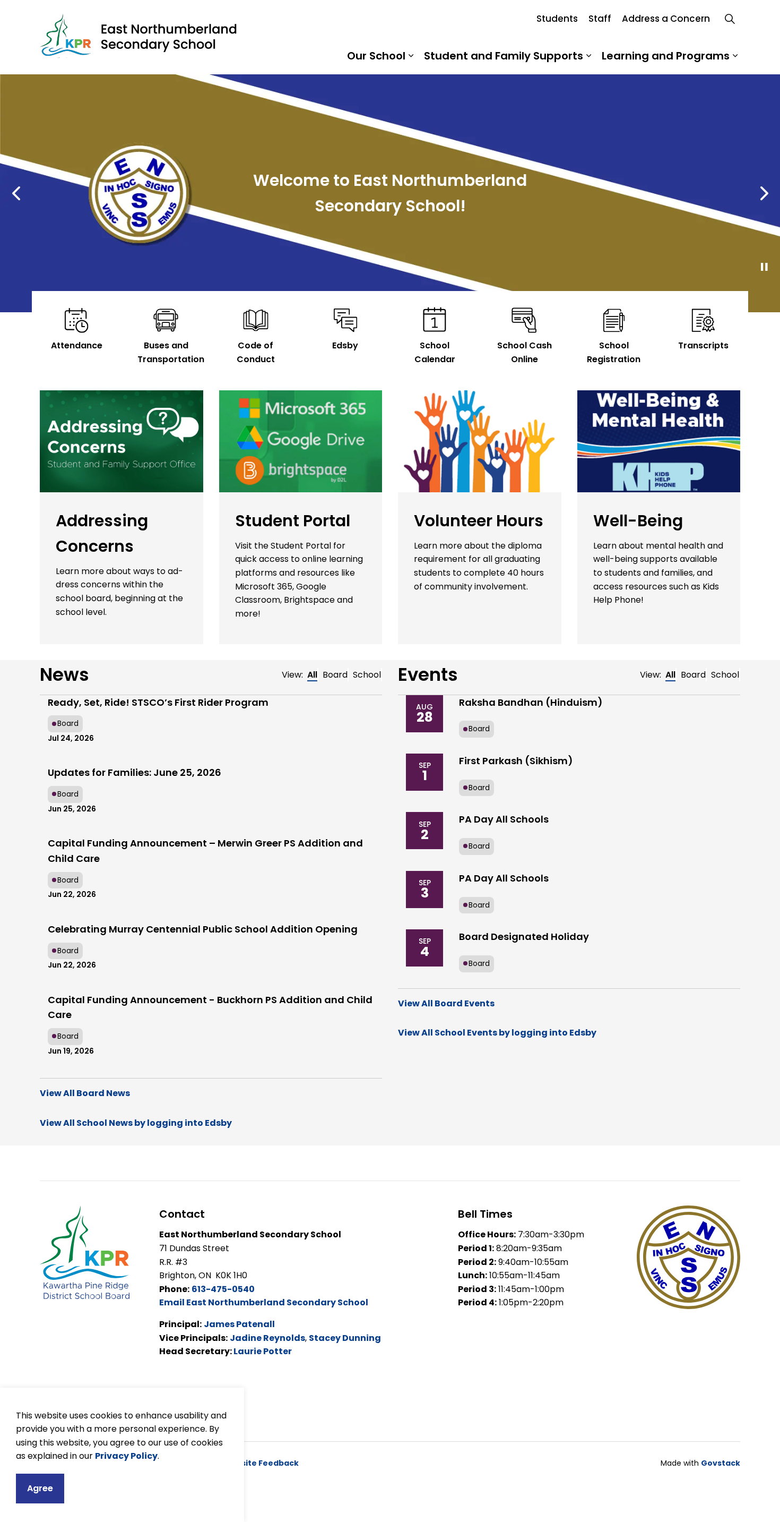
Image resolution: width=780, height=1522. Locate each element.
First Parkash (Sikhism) (516, 760)
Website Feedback (261, 1463)
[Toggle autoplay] (764, 267)
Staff (599, 18)
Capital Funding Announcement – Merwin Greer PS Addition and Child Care (205, 850)
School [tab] (367, 675)
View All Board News (85, 1093)
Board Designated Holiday (524, 936)
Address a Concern (666, 18)
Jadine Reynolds (267, 1338)
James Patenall (239, 1324)
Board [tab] (335, 675)
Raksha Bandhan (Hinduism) (531, 702)
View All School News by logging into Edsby (136, 1123)
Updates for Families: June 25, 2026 (134, 772)
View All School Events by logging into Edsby (497, 1033)
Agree (40, 1488)
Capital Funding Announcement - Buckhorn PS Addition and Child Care (210, 1007)
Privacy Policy (126, 1456)
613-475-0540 (223, 1289)
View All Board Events (446, 1003)
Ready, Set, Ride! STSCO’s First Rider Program (158, 702)
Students (557, 18)
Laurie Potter (262, 1351)
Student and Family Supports (503, 55)
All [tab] (312, 675)
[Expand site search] (729, 18)
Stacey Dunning (345, 1338)
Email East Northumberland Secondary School (263, 1302)
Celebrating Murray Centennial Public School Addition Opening (203, 929)
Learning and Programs (666, 55)
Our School (376, 55)
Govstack (720, 1463)
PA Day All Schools (504, 819)
